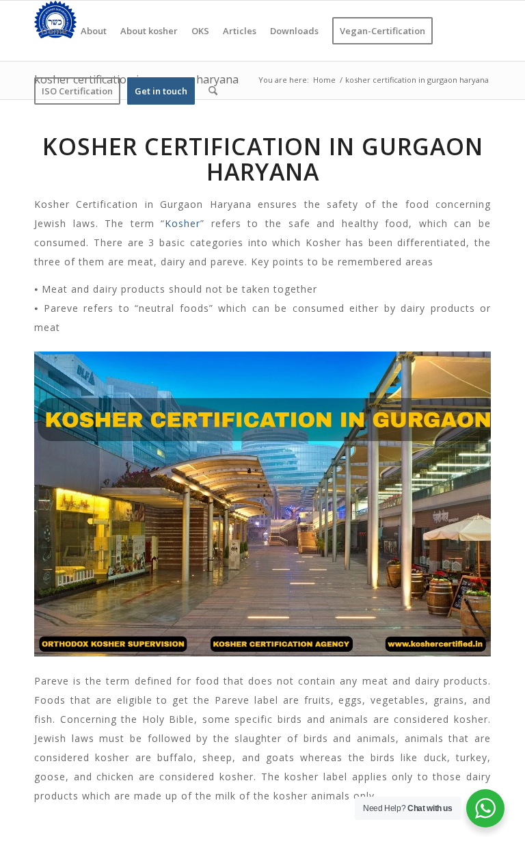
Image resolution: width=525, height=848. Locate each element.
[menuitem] (54, 31)
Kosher (182, 223)
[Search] (213, 91)
